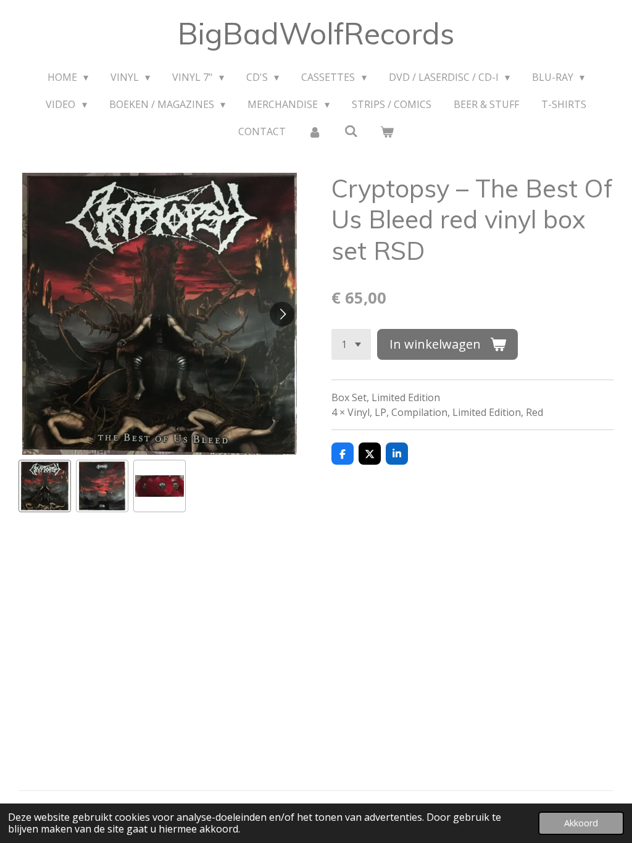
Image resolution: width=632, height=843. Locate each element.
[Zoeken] (350, 131)
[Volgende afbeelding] (282, 314)
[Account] (315, 131)
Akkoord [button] (581, 823)
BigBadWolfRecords (316, 33)
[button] (45, 486)
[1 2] (351, 344)
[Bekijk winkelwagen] (387, 131)
